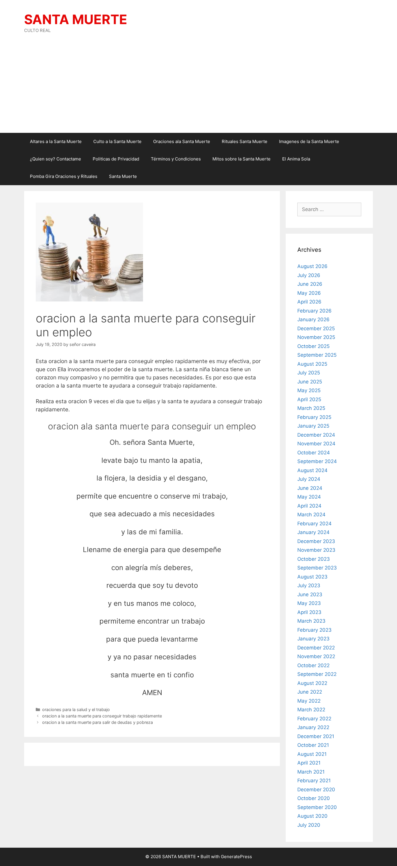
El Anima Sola (296, 159)
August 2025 (312, 364)
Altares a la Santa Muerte (56, 141)
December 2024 (316, 435)
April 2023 (309, 612)
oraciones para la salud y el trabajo (76, 709)
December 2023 (316, 541)
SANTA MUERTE (75, 19)
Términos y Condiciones (176, 159)
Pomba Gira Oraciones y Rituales (63, 176)
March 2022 (311, 710)
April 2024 (309, 506)
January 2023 (313, 639)
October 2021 (313, 745)
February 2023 (314, 630)
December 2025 (316, 328)
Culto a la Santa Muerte (117, 141)
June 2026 (309, 284)
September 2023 (317, 568)
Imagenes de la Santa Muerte (309, 141)
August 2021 (312, 754)
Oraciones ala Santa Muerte (181, 141)
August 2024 (312, 470)
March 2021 (311, 772)
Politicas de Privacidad (116, 159)
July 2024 (308, 479)
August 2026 (312, 266)
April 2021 (309, 763)
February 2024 (314, 523)
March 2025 (311, 408)
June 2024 (309, 488)
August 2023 (312, 577)
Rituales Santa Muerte (244, 141)
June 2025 (309, 382)
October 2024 (313, 453)
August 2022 (312, 683)
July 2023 (308, 585)
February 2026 (314, 311)
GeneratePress (236, 856)
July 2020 (308, 825)
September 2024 (317, 461)
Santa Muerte (123, 176)
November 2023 (316, 550)
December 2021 (315, 736)
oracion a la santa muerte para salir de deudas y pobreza (97, 722)
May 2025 (309, 390)
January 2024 (313, 532)
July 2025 (308, 373)
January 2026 (313, 319)
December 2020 (316, 789)
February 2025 (314, 417)
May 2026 (309, 293)
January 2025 (313, 426)
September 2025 (317, 355)
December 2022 (316, 648)
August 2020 (312, 816)
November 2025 (316, 337)
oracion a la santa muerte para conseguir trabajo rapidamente (102, 715)
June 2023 (309, 594)
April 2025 (309, 399)
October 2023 (313, 559)
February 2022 (314, 719)
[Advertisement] (198, 89)
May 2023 (309, 603)
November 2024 (316, 444)
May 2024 (309, 497)
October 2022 (313, 665)
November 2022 (316, 656)
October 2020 (313, 798)
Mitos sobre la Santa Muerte (241, 159)
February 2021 (314, 780)
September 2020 (317, 807)
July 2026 (308, 275)
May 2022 (309, 701)
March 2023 (311, 621)
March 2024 (311, 514)
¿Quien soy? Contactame (55, 159)
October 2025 (313, 346)
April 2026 (309, 302)
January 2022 (313, 727)
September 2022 (317, 674)
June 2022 (309, 692)
